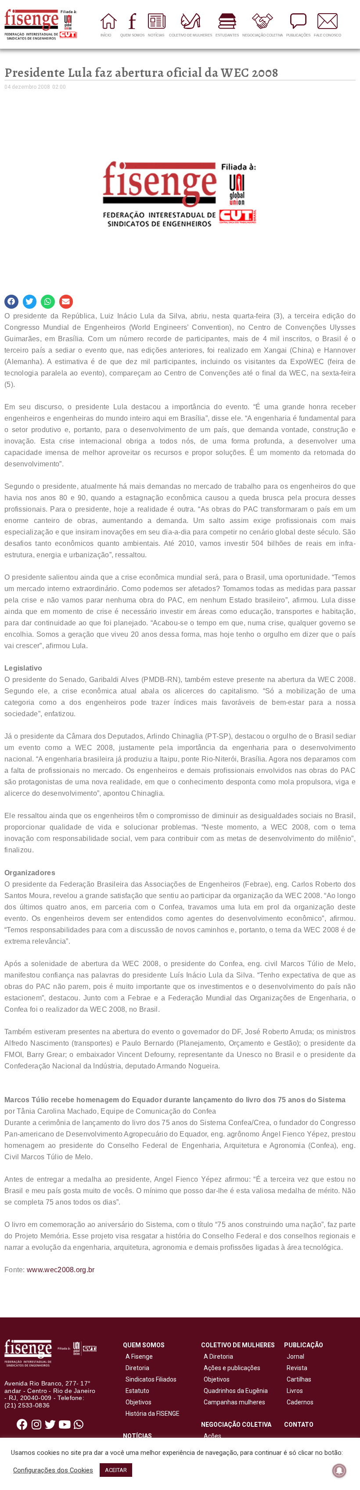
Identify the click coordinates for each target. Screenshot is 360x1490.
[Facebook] (22, 1424)
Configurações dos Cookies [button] (53, 1470)
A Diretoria (217, 1356)
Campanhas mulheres (233, 1402)
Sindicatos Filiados (149, 1379)
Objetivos (137, 1402)
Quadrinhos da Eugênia (234, 1390)
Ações (211, 1435)
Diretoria (136, 1367)
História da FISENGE (151, 1413)
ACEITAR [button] (116, 1470)
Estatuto (136, 1390)
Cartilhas (299, 1379)
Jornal (295, 1356)
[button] (11, 302)
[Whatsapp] (78, 1424)
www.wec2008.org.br (60, 1270)
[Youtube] (64, 1424)
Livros (295, 1390)
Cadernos (300, 1402)
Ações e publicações (230, 1367)
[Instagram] (36, 1424)
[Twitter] (50, 1424)
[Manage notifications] (339, 1471)
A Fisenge (138, 1356)
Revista (297, 1367)
